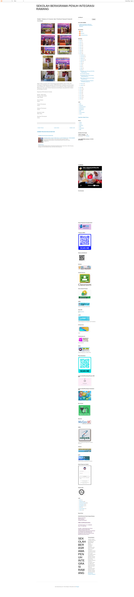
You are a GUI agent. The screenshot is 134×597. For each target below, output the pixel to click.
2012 (80, 93)
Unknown (82, 33)
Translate (87, 135)
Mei (81, 66)
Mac (81, 69)
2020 (80, 48)
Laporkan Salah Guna (83, 117)
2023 (80, 43)
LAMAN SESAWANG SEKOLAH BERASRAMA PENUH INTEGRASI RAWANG (85, 25)
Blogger (77, 586)
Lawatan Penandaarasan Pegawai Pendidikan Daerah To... (86, 81)
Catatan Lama (72, 127)
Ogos (81, 61)
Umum (80, 113)
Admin (82, 31)
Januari (81, 85)
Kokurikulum (81, 108)
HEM (80, 126)
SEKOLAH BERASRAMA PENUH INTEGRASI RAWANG (82, 556)
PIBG (80, 111)
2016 (80, 87)
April (81, 68)
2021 (80, 47)
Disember (82, 55)
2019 (80, 50)
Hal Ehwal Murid (82, 106)
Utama (80, 123)
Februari (82, 83)
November (82, 56)
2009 (80, 98)
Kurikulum (81, 125)
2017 (80, 53)
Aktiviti (80, 122)
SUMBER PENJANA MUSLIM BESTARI (46, 131)
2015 (80, 89)
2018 (80, 52)
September (82, 60)
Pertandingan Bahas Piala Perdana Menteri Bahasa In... (87, 76)
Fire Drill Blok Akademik (84, 73)
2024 (80, 42)
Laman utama (56, 127)
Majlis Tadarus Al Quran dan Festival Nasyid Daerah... (87, 79)
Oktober (82, 58)
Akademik (81, 105)
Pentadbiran (81, 109)
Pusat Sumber (82, 112)
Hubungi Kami (41, 144)
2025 (80, 40)
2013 (80, 92)
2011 (80, 95)
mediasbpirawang (84, 35)
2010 (80, 97)
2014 (80, 90)
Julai (81, 63)
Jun (81, 64)
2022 (80, 45)
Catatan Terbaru (40, 127)
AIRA (80, 103)
